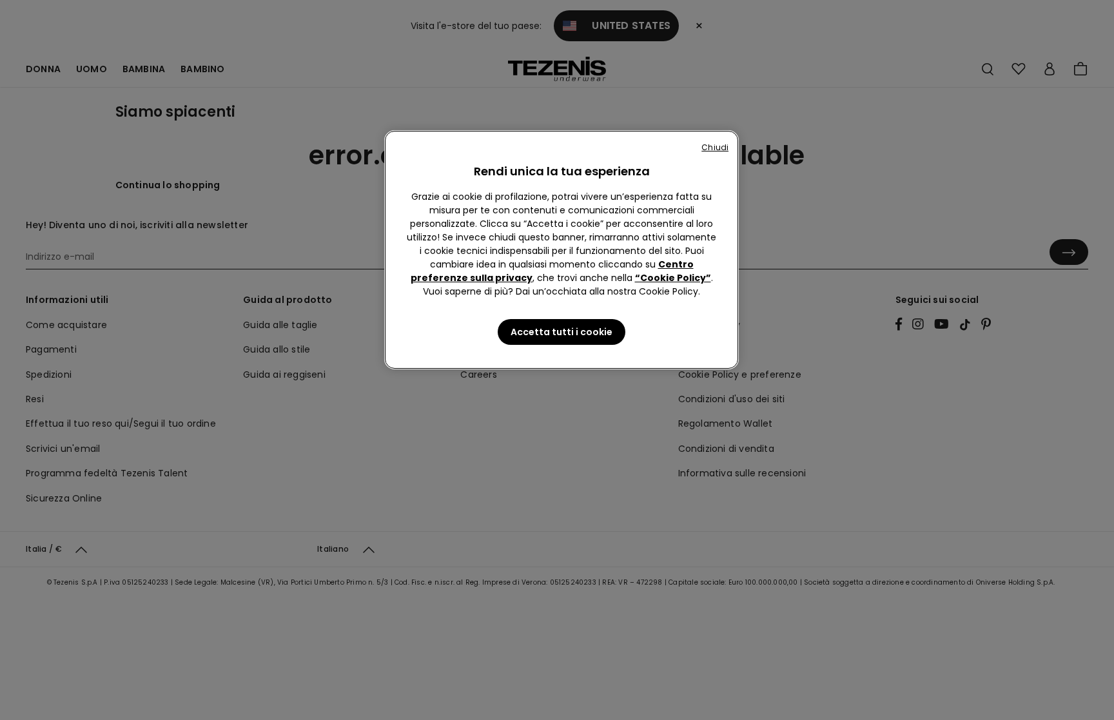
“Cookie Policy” (673, 277)
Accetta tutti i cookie (561, 332)
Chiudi (714, 147)
